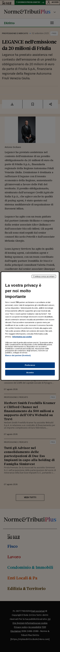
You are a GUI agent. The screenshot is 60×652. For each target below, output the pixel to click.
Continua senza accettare (43, 276)
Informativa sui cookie (22, 337)
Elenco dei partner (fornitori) (18, 355)
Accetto (30, 373)
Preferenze (30, 365)
